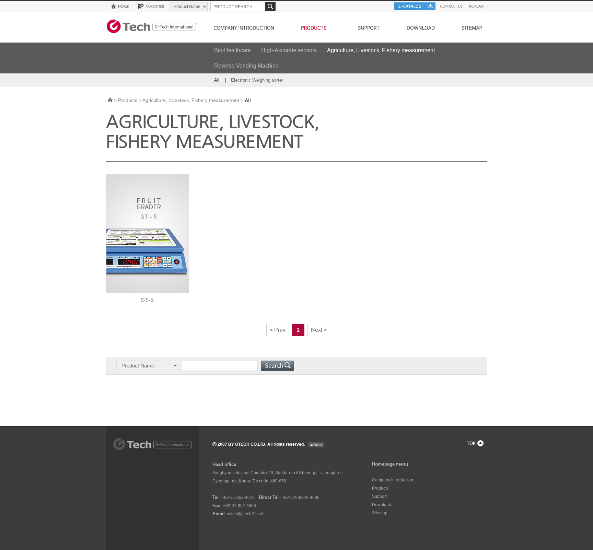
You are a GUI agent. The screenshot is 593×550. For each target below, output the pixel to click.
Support (379, 496)
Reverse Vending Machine (246, 66)
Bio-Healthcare (232, 50)
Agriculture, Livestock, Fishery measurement (381, 50)
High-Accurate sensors (289, 50)
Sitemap (379, 513)
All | (220, 80)
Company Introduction (392, 480)
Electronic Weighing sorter (257, 80)
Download (381, 504)
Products (380, 488)
